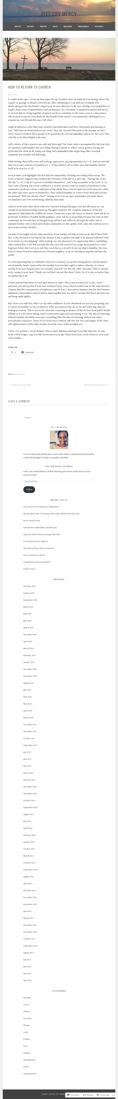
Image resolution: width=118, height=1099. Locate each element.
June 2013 (27, 911)
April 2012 (27, 980)
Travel (43, 26)
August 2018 (28, 683)
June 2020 (27, 614)
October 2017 (29, 738)
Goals (25, 1032)
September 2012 (30, 946)
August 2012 (28, 953)
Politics (99, 26)
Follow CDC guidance (18, 331)
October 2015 (29, 849)
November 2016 (30, 794)
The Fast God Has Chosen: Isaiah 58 (95, 385)
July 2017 (27, 752)
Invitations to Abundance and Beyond (39, 527)
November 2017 (30, 731)
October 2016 (29, 800)
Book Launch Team (31, 521)
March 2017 (28, 773)
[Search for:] (59, 418)
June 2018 (27, 697)
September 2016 (30, 807)
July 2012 (27, 960)
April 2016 (27, 828)
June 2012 (27, 967)
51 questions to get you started (21, 385)
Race (55, 26)
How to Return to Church (34, 555)
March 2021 (28, 607)
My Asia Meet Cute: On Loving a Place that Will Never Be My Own (51, 514)
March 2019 (28, 648)
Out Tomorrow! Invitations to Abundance (41, 507)
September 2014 (30, 870)
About (18, 26)
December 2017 (30, 724)
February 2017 (29, 780)
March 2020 (28, 628)
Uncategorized (19, 374)
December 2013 (30, 897)
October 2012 (29, 939)
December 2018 (30, 669)
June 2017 (27, 759)
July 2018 (27, 690)
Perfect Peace (29, 569)
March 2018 (28, 718)
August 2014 (28, 877)
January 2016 (28, 842)
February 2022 (29, 586)
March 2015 (28, 856)
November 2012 (30, 932)
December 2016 (30, 787)
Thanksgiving (29, 1060)
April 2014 (27, 883)
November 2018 (30, 676)
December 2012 (30, 925)
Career (26, 1005)
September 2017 (30, 745)
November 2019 (30, 635)
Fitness (26, 1025)
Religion (68, 26)
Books (30, 26)
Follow (29, 489)
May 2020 (27, 621)
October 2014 (29, 863)
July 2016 (27, 821)
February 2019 (29, 655)
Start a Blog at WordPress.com (59, 1094)
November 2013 (30, 904)
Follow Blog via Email (59, 466)
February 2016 (29, 835)
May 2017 (27, 766)
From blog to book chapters (35, 541)
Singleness (83, 26)
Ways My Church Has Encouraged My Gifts (41, 534)
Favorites (27, 1018)
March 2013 (28, 918)
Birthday (27, 998)
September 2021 (30, 600)
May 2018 (27, 704)
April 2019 (27, 641)
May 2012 (27, 973)
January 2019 (28, 662)
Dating (26, 1011)
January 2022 (28, 593)
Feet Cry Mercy (59, 14)
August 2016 (28, 814)
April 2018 (27, 711)
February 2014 (29, 890)
